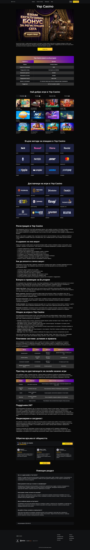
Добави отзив (67, 443)
